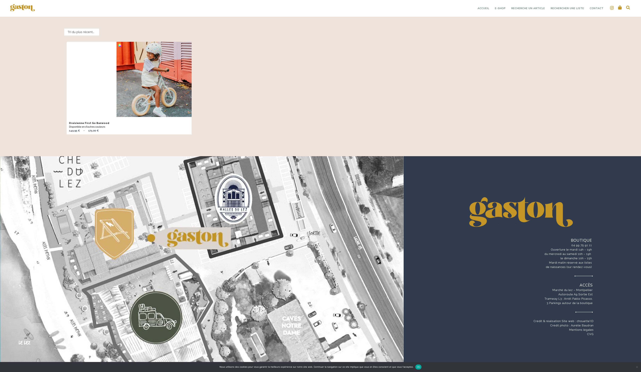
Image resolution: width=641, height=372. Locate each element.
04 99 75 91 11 (581, 245)
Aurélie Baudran (582, 325)
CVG (590, 334)
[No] (636, 367)
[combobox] (81, 32)
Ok (418, 366)
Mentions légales (581, 329)
